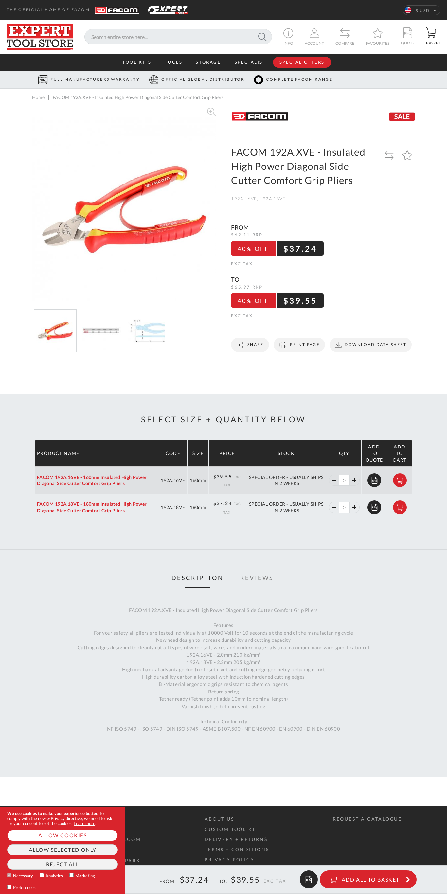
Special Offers (302, 62)
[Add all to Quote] (309, 879)
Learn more (84, 823)
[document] (62, 850)
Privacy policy (229, 859)
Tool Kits (136, 62)
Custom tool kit (231, 829)
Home (38, 97)
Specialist (250, 62)
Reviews (257, 578)
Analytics (54, 875)
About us (219, 819)
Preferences (24, 887)
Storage (208, 62)
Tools (173, 62)
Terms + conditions (237, 849)
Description (197, 578)
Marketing (85, 875)
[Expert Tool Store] (40, 36)
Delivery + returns (236, 839)
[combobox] (178, 37)
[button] (421, 10)
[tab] (197, 578)
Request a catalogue (367, 819)
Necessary (23, 875)
